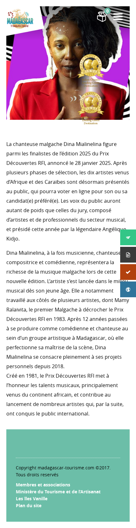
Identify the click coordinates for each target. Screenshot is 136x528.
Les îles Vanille (31, 499)
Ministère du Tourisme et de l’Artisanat (58, 492)
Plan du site (28, 505)
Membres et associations (43, 485)
